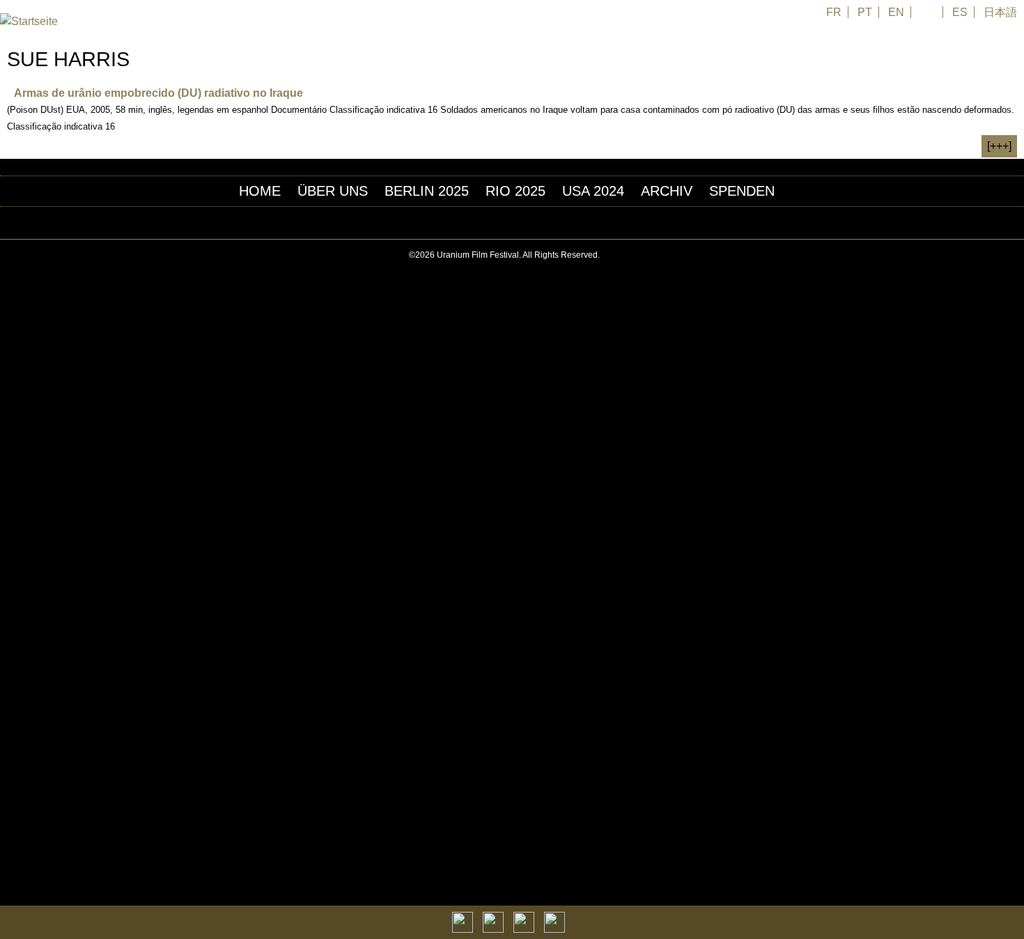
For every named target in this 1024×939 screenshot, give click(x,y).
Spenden (742, 191)
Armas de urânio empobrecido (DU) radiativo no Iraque (158, 93)
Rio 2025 (515, 191)
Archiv (666, 191)
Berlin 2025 (427, 191)
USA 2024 (593, 191)
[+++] (999, 146)
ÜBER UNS (332, 191)
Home (260, 191)
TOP (1016, 255)
